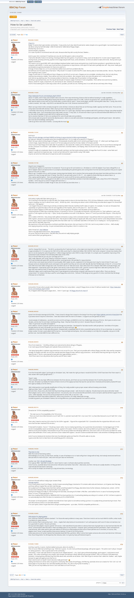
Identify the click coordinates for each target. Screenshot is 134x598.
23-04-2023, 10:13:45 (33, 195)
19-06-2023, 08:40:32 (33, 369)
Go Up (11, 575)
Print (122, 34)
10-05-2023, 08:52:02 (33, 284)
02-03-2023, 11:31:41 (33, 132)
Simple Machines (21, 594)
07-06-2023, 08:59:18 (33, 342)
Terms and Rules (116, 594)
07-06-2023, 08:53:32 (33, 311)
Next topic (120, 29)
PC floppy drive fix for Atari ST (79, 291)
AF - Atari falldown (42, 230)
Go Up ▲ (123, 594)
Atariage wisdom (33, 482)
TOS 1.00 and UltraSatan (44, 461)
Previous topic (111, 29)
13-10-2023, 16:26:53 (33, 513)
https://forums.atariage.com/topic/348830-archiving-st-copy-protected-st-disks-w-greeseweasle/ (57, 137)
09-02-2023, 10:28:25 (33, 40)
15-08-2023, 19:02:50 (33, 448)
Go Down (12, 34)
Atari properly (55, 232)
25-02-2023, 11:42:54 (33, 92)
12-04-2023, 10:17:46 (33, 163)
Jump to (98, 583)
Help (109, 594)
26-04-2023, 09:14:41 (33, 246)
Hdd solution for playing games (37, 516)
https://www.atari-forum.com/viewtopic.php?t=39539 (44, 96)
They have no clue (33, 452)
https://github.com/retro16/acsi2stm (108, 315)
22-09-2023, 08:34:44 (33, 477)
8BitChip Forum (17, 7)
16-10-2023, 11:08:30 (33, 544)
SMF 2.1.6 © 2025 (12, 594)
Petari (15, 40)
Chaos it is (31, 43)
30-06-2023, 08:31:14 (33, 407)
